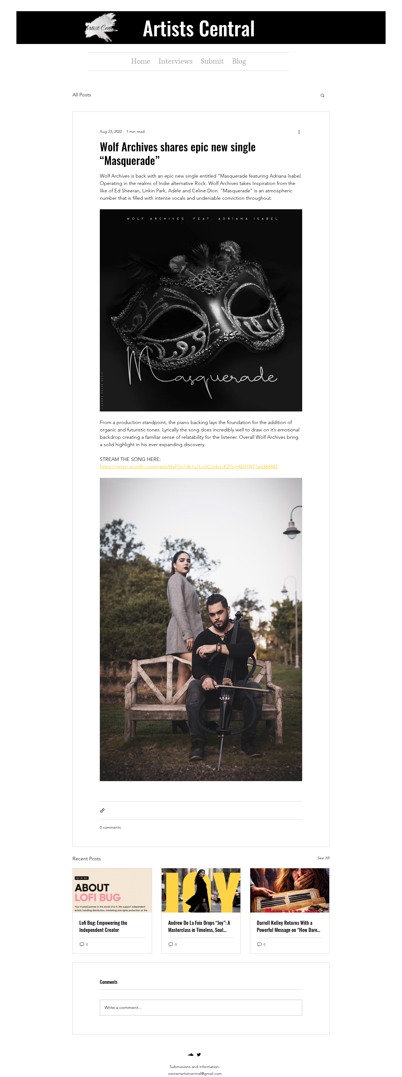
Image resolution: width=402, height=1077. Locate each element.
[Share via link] (102, 810)
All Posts (81, 95)
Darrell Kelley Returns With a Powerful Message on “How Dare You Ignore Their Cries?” (287, 926)
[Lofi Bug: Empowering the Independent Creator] (112, 890)
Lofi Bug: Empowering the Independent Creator (103, 926)
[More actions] (299, 131)
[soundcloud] (190, 1054)
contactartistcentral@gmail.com (195, 1073)
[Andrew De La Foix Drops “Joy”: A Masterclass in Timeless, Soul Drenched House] (201, 890)
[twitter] (199, 1054)
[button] (322, 95)
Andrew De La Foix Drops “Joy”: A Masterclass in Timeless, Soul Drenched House (199, 926)
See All (323, 857)
